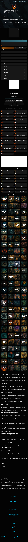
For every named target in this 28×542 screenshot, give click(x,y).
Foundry (14, 523)
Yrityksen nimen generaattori (14, 502)
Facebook (14, 531)
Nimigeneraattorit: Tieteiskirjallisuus (14, 514)
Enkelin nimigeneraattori (14, 497)
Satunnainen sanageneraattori (14, 495)
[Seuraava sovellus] (18, 29)
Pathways (14, 522)
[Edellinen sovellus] (17, 29)
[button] (26, 1)
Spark (14, 519)
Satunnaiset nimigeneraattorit (7, 10)
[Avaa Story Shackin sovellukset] (19, 1)
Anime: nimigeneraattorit (14, 510)
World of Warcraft (16, 10)
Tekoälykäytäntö (14, 527)
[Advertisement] (14, 84)
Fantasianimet (12, 10)
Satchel (14, 524)
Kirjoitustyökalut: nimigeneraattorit (14, 509)
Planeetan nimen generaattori (14, 505)
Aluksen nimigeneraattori (14, 496)
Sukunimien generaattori (14, 500)
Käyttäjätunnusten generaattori (14, 501)
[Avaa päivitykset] (18, 1)
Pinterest (14, 532)
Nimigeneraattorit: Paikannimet (14, 515)
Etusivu (2, 10)
